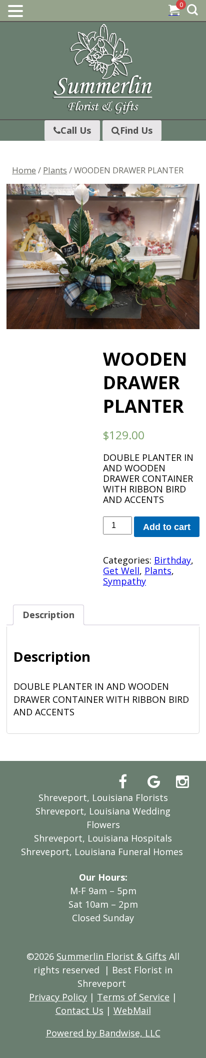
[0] (174, 11)
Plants (55, 170)
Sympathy (124, 581)
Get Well (121, 571)
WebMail (132, 1010)
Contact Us (80, 1010)
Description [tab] (48, 615)
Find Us (136, 130)
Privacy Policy (58, 997)
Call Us (75, 130)
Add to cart (166, 527)
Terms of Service (133, 997)
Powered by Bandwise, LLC (103, 1033)
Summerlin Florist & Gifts (111, 956)
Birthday (172, 560)
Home (24, 170)
